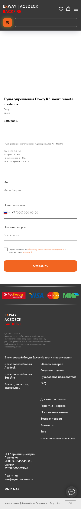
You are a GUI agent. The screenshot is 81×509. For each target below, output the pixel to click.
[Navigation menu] (76, 9)
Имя (6, 182)
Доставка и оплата (53, 399)
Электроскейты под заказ (57, 438)
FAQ (43, 383)
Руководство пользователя (58, 377)
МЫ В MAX (12, 489)
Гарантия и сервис (53, 405)
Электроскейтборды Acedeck (18, 365)
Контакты (46, 425)
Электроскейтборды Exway (22, 357)
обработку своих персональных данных (46, 249)
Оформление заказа (54, 412)
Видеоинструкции (52, 370)
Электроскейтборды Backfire (18, 375)
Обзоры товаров (51, 364)
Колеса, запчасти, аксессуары (17, 385)
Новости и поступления (56, 357)
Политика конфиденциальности (19, 477)
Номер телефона (14, 205)
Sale (43, 431)
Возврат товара (51, 418)
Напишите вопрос (15, 227)
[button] (61, 8)
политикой (27, 252)
